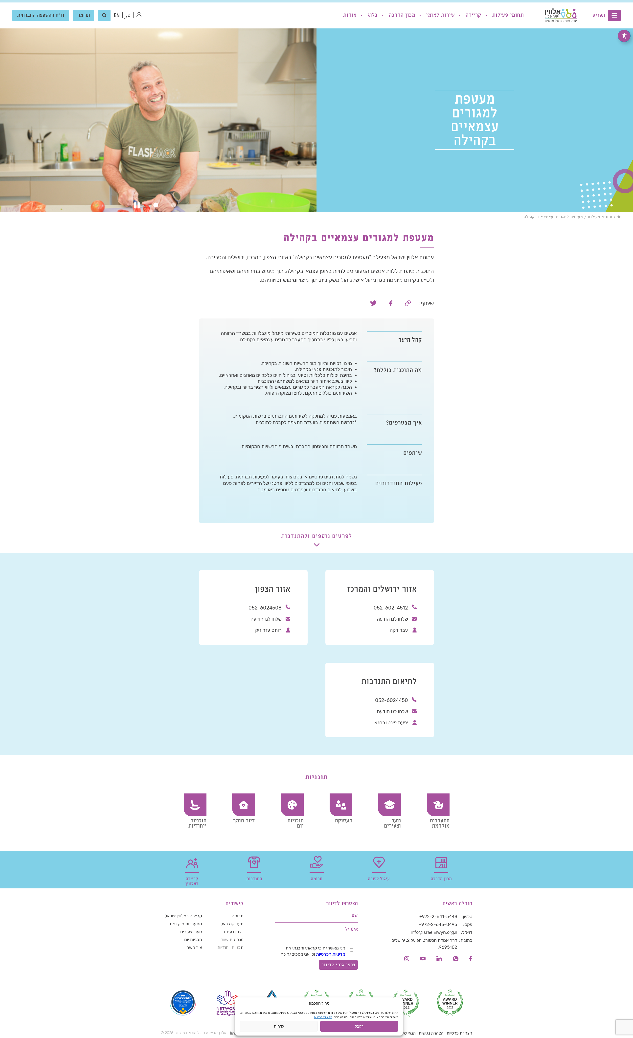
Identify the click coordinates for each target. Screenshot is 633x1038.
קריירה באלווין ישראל (183, 916)
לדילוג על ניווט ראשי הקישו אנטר (591, 4)
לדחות (279, 1026)
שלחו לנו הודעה (392, 619)
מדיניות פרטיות (323, 1017)
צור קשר (194, 947)
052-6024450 (391, 700)
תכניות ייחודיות (230, 947)
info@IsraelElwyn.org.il (434, 932)
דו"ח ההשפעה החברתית (41, 15)
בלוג (372, 15)
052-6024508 (265, 608)
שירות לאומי (440, 15)
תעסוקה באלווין (230, 923)
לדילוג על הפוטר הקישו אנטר (447, 892)
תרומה (83, 15)
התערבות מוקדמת (186, 923)
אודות (350, 15)
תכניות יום (193, 939)
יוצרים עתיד (233, 931)
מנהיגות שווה (232, 939)
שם (355, 915)
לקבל (359, 1026)
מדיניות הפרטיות (330, 954)
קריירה (473, 15)
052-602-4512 (391, 608)
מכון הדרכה (402, 15)
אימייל (351, 929)
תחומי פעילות (508, 15)
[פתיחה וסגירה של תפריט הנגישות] (624, 36)
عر (127, 16)
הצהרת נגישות (431, 1033)
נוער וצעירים (191, 931)
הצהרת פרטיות (459, 1033)
